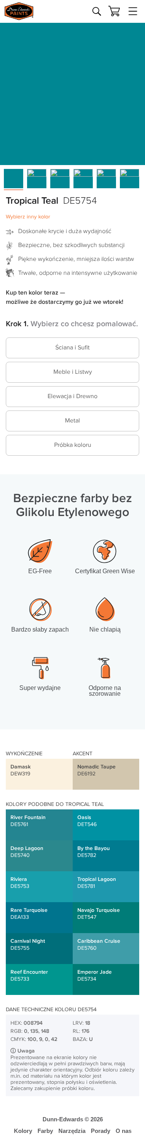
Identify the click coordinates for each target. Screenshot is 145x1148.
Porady (100, 1131)
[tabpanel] (72, 92)
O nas (123, 1131)
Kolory (23, 1131)
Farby (45, 1131)
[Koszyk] (114, 11)
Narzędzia (71, 1131)
